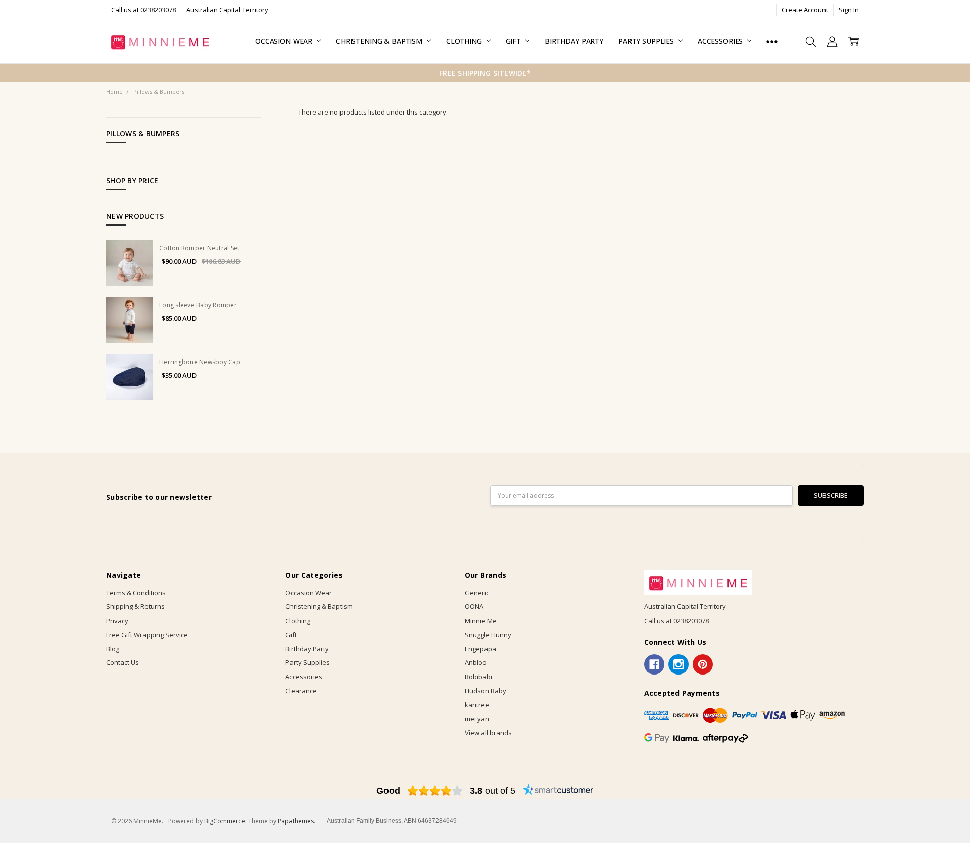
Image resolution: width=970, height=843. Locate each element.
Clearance (301, 690)
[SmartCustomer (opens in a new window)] (558, 790)
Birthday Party (574, 41)
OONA (474, 606)
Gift (514, 41)
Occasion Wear (284, 41)
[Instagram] (678, 664)
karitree (477, 704)
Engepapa (480, 648)
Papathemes (296, 821)
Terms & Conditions (136, 592)
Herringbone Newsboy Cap (199, 362)
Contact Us (122, 662)
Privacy (117, 620)
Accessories (721, 41)
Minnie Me (481, 620)
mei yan (477, 718)
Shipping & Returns (135, 606)
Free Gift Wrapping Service (147, 634)
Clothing (465, 41)
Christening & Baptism (380, 41)
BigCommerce (224, 821)
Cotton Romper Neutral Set (199, 248)
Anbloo (476, 662)
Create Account (805, 9)
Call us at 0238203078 (143, 9)
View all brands (488, 732)
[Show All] (772, 41)
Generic (477, 592)
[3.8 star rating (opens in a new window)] (435, 790)
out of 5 (492, 790)
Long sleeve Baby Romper (198, 305)
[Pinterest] (703, 664)
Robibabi (478, 676)
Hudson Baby (485, 690)
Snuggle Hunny (488, 634)
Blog (112, 648)
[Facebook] (654, 664)
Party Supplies (647, 41)
